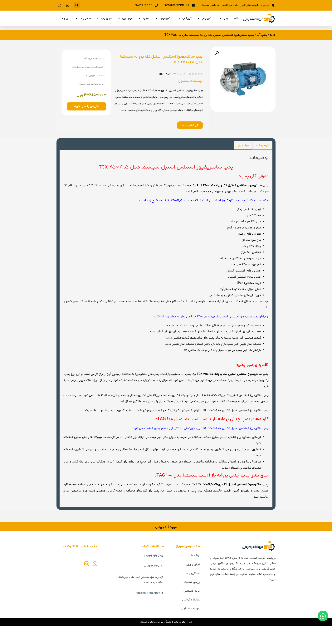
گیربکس (187, 18)
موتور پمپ (106, 18)
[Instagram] (86, 563)
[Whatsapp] (95, 563)
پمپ (225, 18)
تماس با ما (85, 18)
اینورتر (146, 18)
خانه (236, 18)
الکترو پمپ (207, 18)
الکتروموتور (166, 18)
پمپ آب (262, 34)
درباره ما (65, 18)
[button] (77, 5)
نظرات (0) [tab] (244, 145)
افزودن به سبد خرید (86, 106)
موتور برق (127, 18)
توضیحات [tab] (262, 145)
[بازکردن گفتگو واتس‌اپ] (323, 616)
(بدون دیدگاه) (179, 74)
